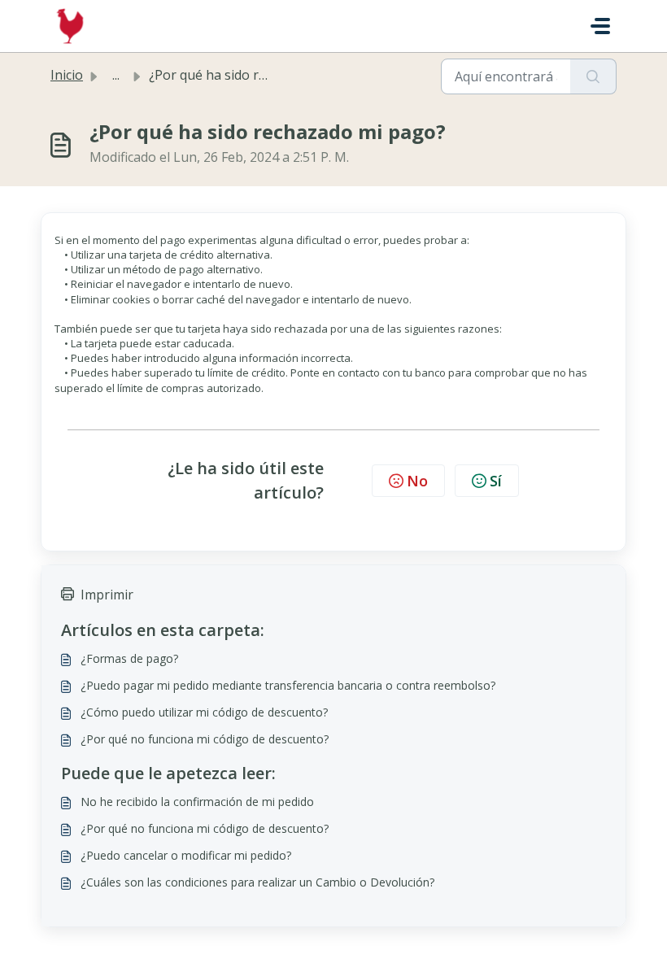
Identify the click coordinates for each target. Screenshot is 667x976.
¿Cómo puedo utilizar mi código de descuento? (204, 712)
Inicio (66, 75)
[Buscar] (593, 76)
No (417, 480)
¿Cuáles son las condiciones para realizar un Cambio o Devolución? (257, 882)
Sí (496, 480)
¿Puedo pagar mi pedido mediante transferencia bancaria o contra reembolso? (288, 685)
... (116, 75)
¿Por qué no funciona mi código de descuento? (205, 739)
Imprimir (107, 594)
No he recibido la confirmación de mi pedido (197, 801)
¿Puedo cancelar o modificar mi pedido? (186, 855)
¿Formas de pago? (129, 658)
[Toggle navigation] (600, 26)
